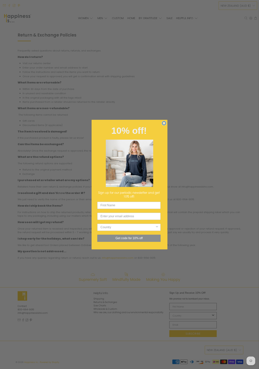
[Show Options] (157, 227)
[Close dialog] (164, 123)
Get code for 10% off (129, 238)
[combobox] (127, 227)
